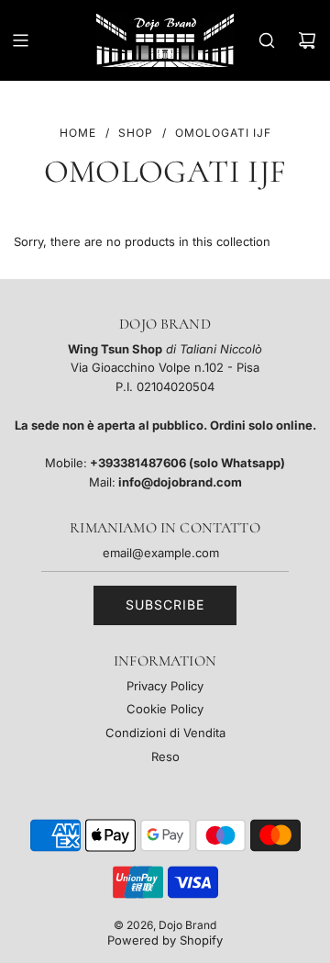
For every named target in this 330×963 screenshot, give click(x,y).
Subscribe (165, 604)
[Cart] (307, 40)
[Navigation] (20, 40)
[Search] (267, 40)
